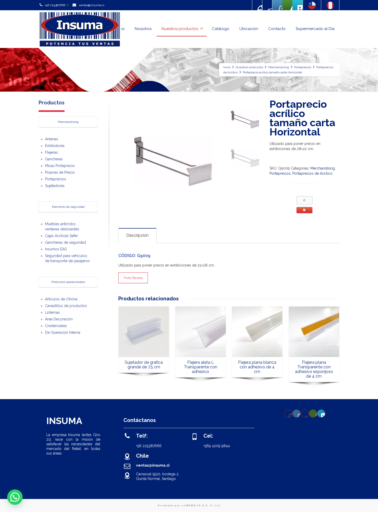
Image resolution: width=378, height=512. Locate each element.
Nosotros (143, 28)
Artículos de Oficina (61, 299)
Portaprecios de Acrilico (312, 173)
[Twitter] (297, 5)
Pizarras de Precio (60, 172)
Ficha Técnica (133, 278)
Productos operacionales (68, 282)
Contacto (277, 28)
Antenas (51, 139)
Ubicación (248, 28)
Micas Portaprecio (60, 166)
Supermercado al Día (315, 28)
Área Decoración (59, 319)
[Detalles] (144, 332)
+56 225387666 (54, 5)
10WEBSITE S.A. (195, 505)
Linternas (52, 312)
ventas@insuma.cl (91, 5)
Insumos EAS (56, 249)
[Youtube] (277, 5)
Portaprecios (280, 173)
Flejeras (51, 152)
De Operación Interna (62, 332)
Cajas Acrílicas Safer (61, 236)
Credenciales (56, 326)
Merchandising (322, 168)
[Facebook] (257, 5)
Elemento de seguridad (68, 207)
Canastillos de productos (66, 306)
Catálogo (220, 28)
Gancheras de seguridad (65, 242)
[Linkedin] (287, 5)
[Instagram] (267, 5)
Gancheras (54, 159)
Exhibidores (55, 146)
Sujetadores (55, 186)
